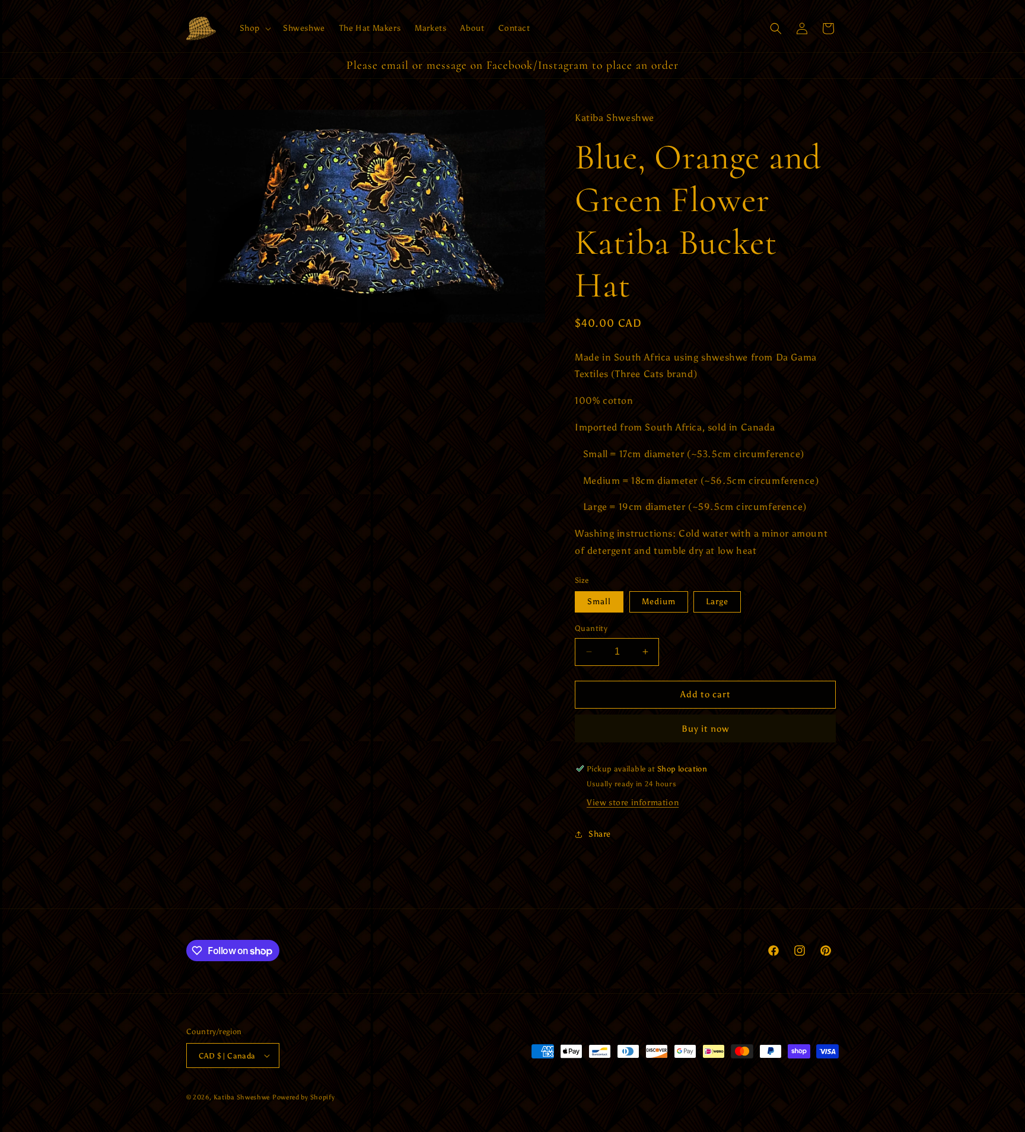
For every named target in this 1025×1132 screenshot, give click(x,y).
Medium (659, 602)
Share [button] (599, 834)
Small (599, 602)
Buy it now (705, 728)
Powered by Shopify (303, 1097)
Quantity (591, 628)
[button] (254, 28)
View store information (633, 803)
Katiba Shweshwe (242, 1097)
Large (717, 602)
